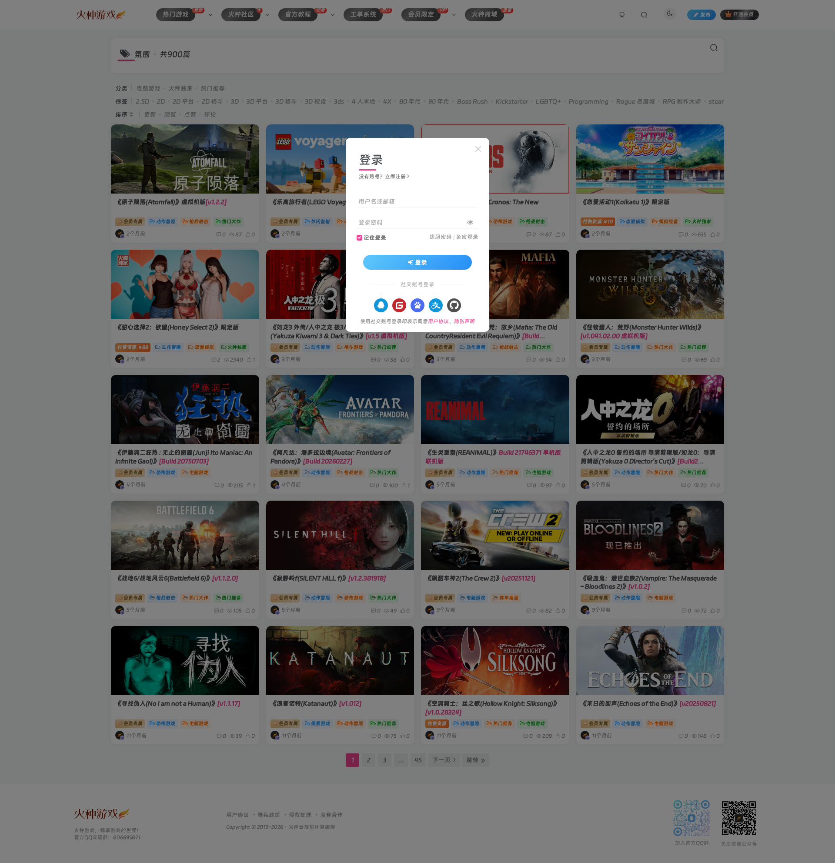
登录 (421, 262)
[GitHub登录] (454, 305)
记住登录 (375, 237)
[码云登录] (399, 305)
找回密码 (440, 237)
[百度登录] (417, 305)
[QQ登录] (381, 305)
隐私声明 (464, 321)
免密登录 (467, 237)
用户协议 (438, 321)
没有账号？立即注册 (382, 177)
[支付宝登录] (436, 305)
